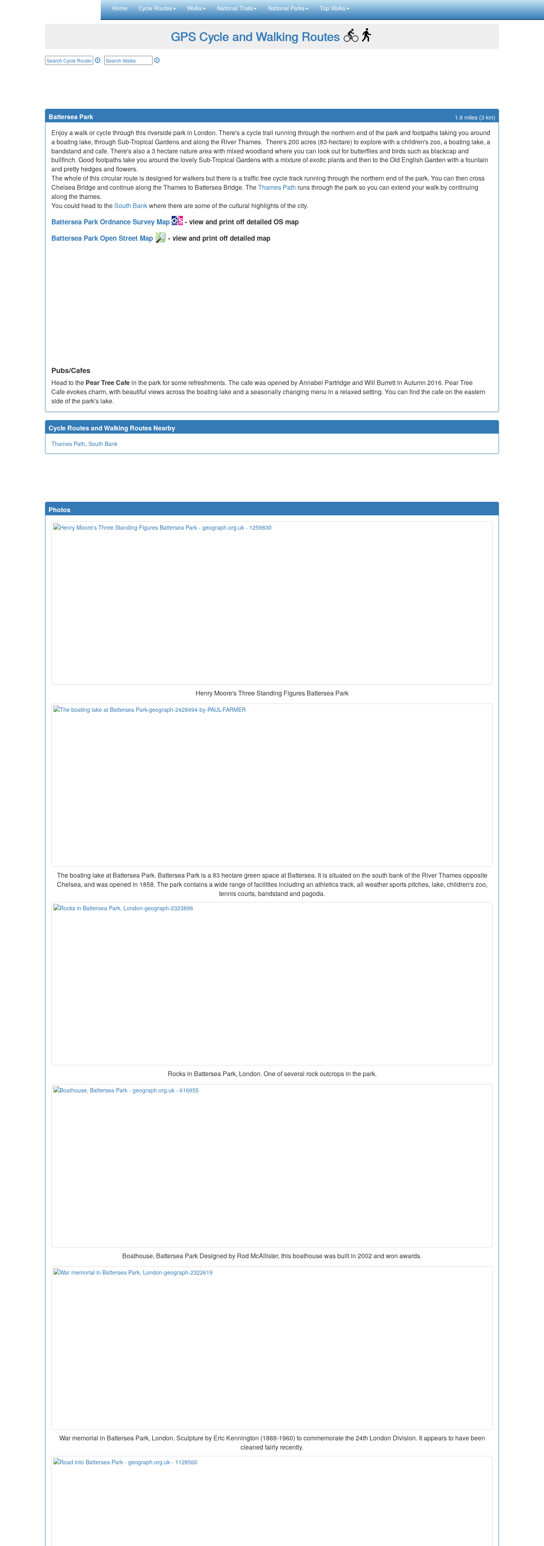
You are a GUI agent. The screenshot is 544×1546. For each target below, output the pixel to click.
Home (119, 8)
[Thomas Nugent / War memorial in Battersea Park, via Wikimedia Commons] (272, 1348)
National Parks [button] (286, 8)
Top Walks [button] (333, 8)
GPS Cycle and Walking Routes (255, 36)
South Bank (130, 205)
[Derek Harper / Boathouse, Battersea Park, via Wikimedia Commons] (272, 1165)
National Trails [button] (235, 8)
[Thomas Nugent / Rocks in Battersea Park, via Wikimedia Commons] (272, 983)
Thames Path (277, 187)
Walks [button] (194, 8)
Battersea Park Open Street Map (103, 238)
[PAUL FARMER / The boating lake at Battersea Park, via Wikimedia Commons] (272, 785)
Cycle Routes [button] (155, 8)
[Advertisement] (272, 87)
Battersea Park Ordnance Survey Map (111, 221)
